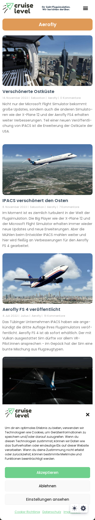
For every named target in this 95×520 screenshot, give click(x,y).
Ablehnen (47, 486)
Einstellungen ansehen (47, 499)
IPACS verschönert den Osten (35, 200)
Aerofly (48, 24)
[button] (87, 414)
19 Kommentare (54, 316)
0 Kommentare (70, 98)
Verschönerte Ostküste (28, 91)
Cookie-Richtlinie (27, 512)
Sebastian (38, 98)
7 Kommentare (69, 207)
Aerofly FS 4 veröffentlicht (31, 309)
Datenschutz (51, 512)
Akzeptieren (47, 472)
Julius (25, 316)
